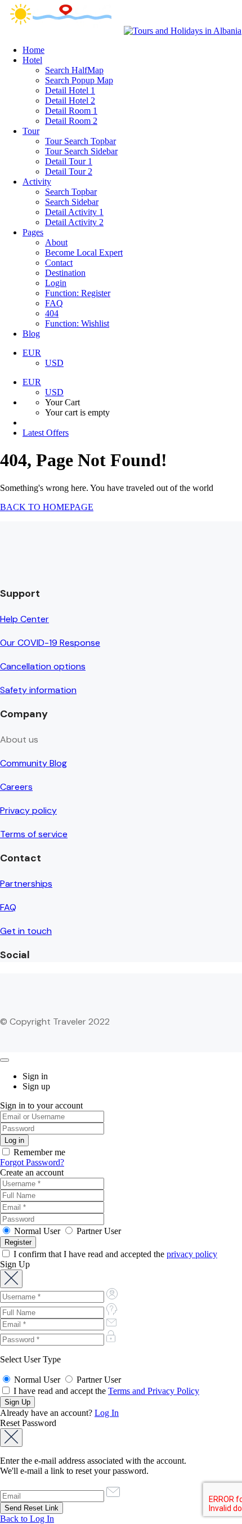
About (56, 242)
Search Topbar (71, 191)
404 (52, 313)
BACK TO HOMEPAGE (46, 507)
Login (55, 283)
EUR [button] (32, 352)
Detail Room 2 (71, 121)
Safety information (38, 690)
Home (33, 50)
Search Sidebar (71, 202)
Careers (16, 787)
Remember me (38, 1152)
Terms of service (34, 834)
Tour (31, 131)
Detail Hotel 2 (70, 100)
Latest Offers (46, 432)
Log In (107, 1413)
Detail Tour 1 (68, 161)
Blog (31, 333)
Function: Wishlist (77, 323)
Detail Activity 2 (74, 222)
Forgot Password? (32, 1162)
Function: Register (77, 293)
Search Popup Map (79, 80)
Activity (37, 181)
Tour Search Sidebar (81, 151)
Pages (33, 232)
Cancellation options (43, 666)
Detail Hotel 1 (70, 90)
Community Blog (33, 763)
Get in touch (26, 931)
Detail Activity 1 (74, 212)
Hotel (32, 60)
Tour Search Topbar (80, 141)
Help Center (24, 619)
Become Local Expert (84, 252)
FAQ (54, 303)
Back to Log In (27, 1518)
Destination (65, 273)
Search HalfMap (74, 70)
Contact (59, 262)
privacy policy (192, 1254)
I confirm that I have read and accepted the (114, 1254)
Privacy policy (28, 810)
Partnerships (26, 884)
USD (54, 363)
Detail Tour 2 (68, 171)
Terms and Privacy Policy (153, 1391)
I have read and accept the (105, 1391)
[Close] (4, 1060)
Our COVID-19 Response (50, 643)
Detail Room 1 (71, 110)
